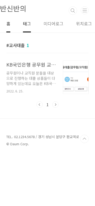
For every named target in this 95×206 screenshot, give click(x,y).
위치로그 (84, 23)
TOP (84, 139)
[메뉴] (85, 10)
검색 (73, 11)
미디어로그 (53, 23)
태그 (27, 23)
